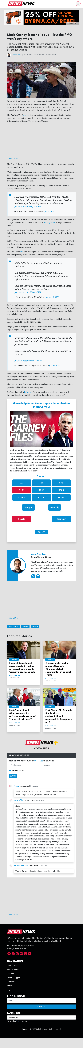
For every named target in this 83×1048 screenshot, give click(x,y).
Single (28, 507)
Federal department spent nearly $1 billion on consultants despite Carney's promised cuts (22, 667)
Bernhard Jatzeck (21, 865)
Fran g (16, 786)
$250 (41, 490)
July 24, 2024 (54, 365)
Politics (25, 626)
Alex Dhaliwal (16, 55)
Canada (35, 626)
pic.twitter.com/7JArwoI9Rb (27, 292)
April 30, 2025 (49, 211)
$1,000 (21, 497)
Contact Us (11, 981)
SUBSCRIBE (38, 761)
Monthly (54, 507)
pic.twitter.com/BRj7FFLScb (27, 206)
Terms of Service (13, 969)
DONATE (41, 532)
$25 (22, 482)
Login (9, 989)
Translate (23, 1021)
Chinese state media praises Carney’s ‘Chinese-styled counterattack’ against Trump (58, 668)
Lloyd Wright (19, 800)
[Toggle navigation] (4, 3)
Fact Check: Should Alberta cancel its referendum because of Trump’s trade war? (22, 715)
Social (9, 985)
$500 (61, 490)
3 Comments (52, 55)
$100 (21, 490)
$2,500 (41, 497)
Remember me (18, 770)
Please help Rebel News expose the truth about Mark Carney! (41, 405)
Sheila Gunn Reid (14, 676)
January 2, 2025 (52, 297)
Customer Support (13, 977)
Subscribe (10, 973)
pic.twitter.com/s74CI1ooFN (28, 360)
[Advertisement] (41, 142)
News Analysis (13, 626)
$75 (61, 482)
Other (61, 497)
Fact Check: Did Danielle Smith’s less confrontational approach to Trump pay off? (58, 716)
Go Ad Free (14, 159)
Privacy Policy (12, 965)
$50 (41, 482)
